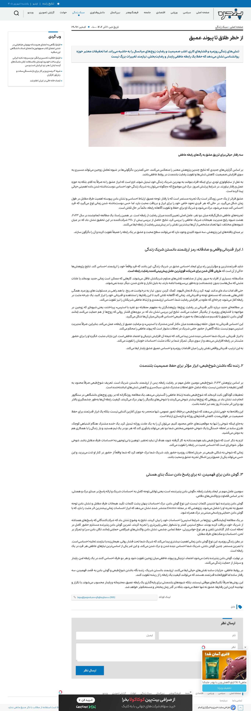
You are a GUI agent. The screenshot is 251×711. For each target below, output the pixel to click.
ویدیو (31, 12)
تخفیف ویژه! (224, 688)
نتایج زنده (47, 4)
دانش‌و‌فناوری (98, 12)
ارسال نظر (89, 670)
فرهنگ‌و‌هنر (133, 12)
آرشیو (34, 3)
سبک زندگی (79, 12)
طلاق (233, 606)
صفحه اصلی (202, 12)
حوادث (64, 12)
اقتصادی (161, 12)
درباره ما (224, 700)
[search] (16, 13)
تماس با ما (237, 700)
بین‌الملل (115, 12)
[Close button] (245, 647)
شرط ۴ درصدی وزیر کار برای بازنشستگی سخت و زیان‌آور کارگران (38, 73)
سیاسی (187, 12)
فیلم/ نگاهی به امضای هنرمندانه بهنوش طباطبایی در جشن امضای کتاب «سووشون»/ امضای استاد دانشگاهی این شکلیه (35, 48)
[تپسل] (60, 692)
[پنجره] (230, 14)
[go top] (240, 707)
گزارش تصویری (47, 12)
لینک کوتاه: (165, 597)
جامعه (148, 12)
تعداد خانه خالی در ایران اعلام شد (45, 80)
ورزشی (175, 12)
